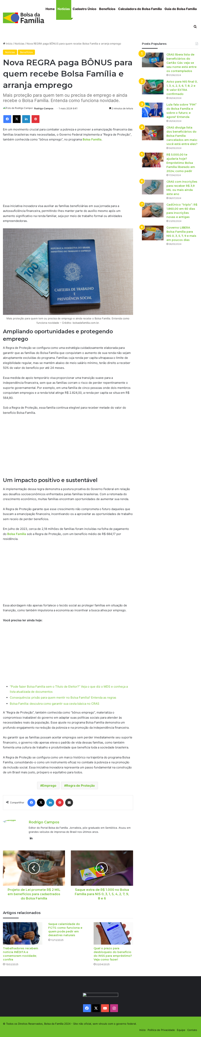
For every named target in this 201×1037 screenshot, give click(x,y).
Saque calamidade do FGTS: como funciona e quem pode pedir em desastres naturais (65, 929)
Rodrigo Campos (43, 108)
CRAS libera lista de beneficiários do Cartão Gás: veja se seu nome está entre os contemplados (181, 63)
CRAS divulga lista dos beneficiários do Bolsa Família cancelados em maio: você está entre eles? (181, 136)
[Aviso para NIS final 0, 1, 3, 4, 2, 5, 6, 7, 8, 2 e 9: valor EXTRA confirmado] (153, 87)
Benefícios (107, 9)
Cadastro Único (84, 9)
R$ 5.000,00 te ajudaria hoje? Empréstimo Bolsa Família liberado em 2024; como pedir (180, 163)
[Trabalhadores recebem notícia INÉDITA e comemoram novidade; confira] (22, 933)
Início (8, 43)
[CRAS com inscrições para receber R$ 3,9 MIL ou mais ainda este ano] (153, 187)
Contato (192, 1030)
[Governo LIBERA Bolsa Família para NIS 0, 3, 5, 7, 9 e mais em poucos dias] (153, 233)
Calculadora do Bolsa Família (140, 9)
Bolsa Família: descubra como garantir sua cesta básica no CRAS (54, 703)
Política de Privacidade (161, 1030)
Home (50, 9)
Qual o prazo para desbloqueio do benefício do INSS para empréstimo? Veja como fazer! (113, 954)
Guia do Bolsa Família (180, 9)
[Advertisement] (68, 174)
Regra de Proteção (80, 785)
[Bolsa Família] (23, 18)
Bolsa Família (92, 139)
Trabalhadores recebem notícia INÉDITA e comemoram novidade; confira (20, 954)
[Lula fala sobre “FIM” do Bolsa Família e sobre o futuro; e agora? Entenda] (153, 110)
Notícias (64, 9)
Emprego (49, 785)
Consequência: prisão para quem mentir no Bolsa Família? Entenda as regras (63, 697)
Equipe (181, 1030)
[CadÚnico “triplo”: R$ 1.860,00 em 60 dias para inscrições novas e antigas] (153, 210)
